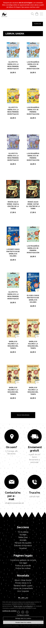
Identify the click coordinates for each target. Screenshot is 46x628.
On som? (11, 447)
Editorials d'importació (23, 546)
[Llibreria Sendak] (4, 14)
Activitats (23, 540)
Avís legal (23, 563)
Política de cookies (23, 568)
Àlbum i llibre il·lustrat (23, 580)
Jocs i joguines (23, 591)
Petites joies (23, 537)
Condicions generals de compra (23, 560)
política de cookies (9, 611)
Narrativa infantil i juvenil (23, 586)
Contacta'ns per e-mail (11, 496)
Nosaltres (23, 548)
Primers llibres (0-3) (23, 583)
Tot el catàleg (23, 532)
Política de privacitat (23, 566)
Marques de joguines (23, 543)
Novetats (23, 535)
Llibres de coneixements (23, 588)
